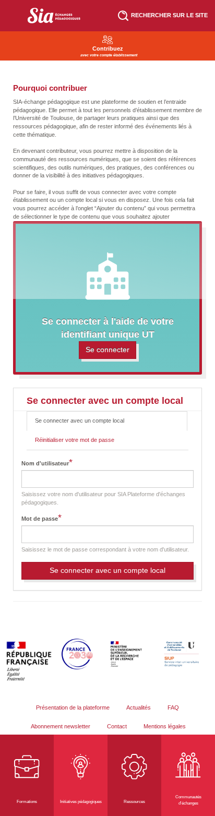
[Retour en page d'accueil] (54, 15)
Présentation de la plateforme (73, 707)
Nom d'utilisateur (45, 463)
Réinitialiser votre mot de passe (74, 440)
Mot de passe (39, 518)
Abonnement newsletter (60, 726)
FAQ (173, 707)
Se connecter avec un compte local (88, 424)
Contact (117, 726)
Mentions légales (165, 726)
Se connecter (107, 349)
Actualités (138, 707)
